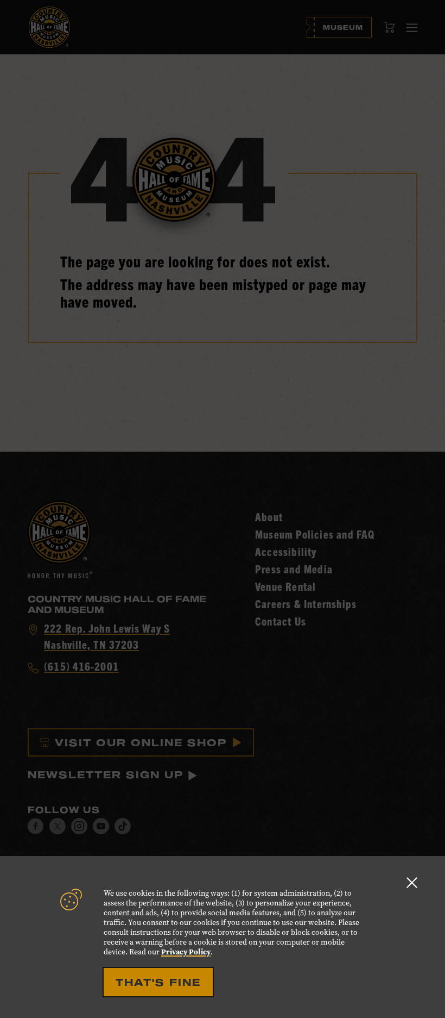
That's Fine (158, 982)
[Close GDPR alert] (411, 882)
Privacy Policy (186, 952)
